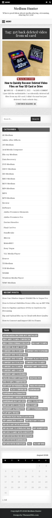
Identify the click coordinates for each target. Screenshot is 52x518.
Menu (7, 2)
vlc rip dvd (39, 444)
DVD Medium (8, 164)
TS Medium (7, 263)
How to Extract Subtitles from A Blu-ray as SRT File (26, 303)
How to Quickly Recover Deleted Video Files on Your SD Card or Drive (26, 84)
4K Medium (7, 135)
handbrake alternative (14, 393)
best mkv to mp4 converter (16, 339)
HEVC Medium (9, 169)
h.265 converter (19, 389)
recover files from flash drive (18, 417)
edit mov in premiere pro (15, 386)
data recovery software (15, 378)
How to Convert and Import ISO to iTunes (21, 321)
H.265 (5, 389)
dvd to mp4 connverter (14, 382)
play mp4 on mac (11, 413)
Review (5, 203)
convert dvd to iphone (37, 351)
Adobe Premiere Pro (13, 217)
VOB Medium (8, 268)
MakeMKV (9, 243)
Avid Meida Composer (12, 150)
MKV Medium (8, 179)
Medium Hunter (26, 8)
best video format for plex (16, 343)
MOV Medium (8, 184)
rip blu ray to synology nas (17, 428)
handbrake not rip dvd (14, 401)
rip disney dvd (40, 428)
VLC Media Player (12, 254)
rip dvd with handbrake (14, 440)
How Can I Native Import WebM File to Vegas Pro (25, 298)
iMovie (7, 238)
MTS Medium (8, 198)
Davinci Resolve (11, 222)
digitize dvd (35, 378)
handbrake (34, 389)
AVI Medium (8, 145)
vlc (29, 444)
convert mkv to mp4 (13, 370)
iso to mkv (32, 405)
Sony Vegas (9, 248)
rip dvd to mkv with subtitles (18, 432)
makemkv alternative (13, 409)
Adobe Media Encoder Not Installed (20, 335)
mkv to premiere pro (37, 409)
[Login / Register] (46, 2)
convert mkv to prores (14, 374)
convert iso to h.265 (13, 362)
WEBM (5, 273)
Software (6, 208)
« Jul (4, 500)
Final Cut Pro (10, 228)
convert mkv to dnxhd (36, 366)
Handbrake (9, 233)
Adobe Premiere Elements (16, 212)
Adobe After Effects (11, 140)
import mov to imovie (13, 405)
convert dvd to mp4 (13, 359)
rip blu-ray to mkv (35, 420)
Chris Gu (9, 90)
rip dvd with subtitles (14, 444)
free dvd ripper (37, 386)
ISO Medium (8, 174)
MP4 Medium (8, 188)
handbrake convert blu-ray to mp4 (20, 397)
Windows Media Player (13, 278)
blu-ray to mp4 (39, 343)
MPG (4, 193)
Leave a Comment (41, 90)
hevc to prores (35, 401)
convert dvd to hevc (13, 351)
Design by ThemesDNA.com (26, 515)
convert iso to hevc (35, 362)
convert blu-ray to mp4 (15, 347)
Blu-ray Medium (9, 154)
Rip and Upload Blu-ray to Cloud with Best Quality (25, 316)
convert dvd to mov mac (15, 355)
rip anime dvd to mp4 (13, 420)
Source (5, 258)
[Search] (50, 2)
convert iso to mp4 (12, 366)
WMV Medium (9, 283)
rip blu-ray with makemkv (16, 424)
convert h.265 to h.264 (36, 359)
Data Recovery (27, 79)
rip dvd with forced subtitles (17, 436)
